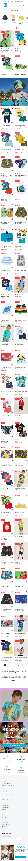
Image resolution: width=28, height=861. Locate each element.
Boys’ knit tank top (19, 198)
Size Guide (4, 809)
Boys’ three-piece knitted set (19, 150)
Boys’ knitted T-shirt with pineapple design (7, 537)
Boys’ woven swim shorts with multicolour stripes (21, 319)
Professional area (6, 824)
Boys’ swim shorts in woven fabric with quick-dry (7, 174)
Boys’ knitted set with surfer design (6, 198)
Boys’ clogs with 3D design (19, 513)
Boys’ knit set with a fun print (6, 658)
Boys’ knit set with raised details (20, 49)
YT (9, 794)
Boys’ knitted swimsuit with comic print (20, 585)
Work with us (5, 822)
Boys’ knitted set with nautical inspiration (20, 343)
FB (6, 794)
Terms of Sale (5, 805)
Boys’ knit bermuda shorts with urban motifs (7, 561)
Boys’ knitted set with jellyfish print (6, 73)
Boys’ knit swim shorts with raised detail (6, 247)
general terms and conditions (19, 750)
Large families (5, 828)
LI (12, 794)
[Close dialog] (26, 845)
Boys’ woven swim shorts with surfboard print (7, 585)
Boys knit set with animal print (7, 392)
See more (13, 683)
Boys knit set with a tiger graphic (20, 561)
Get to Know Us (5, 817)
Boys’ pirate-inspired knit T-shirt (21, 658)
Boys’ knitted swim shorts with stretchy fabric (19, 610)
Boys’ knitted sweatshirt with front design (6, 343)
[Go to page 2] (22, 665)
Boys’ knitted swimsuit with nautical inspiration (20, 174)
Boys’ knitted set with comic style (6, 513)
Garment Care (5, 807)
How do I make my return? (8, 785)
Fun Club (4, 820)
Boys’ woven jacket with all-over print (20, 223)
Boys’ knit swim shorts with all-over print (20, 464)
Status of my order (6, 783)
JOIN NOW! (20, 857)
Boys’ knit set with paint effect (20, 440)
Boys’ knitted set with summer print (20, 126)
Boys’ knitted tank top (20, 367)
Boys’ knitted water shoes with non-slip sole (20, 73)
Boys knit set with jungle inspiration (6, 150)
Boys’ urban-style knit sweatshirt (6, 610)
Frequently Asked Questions (8, 787)
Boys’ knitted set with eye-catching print (20, 634)
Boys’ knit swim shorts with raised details (6, 223)
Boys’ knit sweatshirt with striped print (5, 271)
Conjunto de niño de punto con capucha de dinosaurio (6, 49)
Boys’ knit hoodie (19, 294)
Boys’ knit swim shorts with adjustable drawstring (6, 440)
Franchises (4, 826)
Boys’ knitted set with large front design (6, 126)
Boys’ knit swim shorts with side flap (6, 368)
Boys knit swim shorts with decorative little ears (7, 464)
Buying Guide (5, 803)
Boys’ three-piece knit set (20, 247)
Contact (4, 781)
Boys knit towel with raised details (5, 634)
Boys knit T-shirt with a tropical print (20, 271)
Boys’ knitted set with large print (6, 416)
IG (2, 794)
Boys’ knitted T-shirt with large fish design (7, 319)
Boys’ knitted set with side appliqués (20, 489)
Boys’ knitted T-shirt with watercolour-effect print (21, 392)
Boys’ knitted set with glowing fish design (6, 295)
